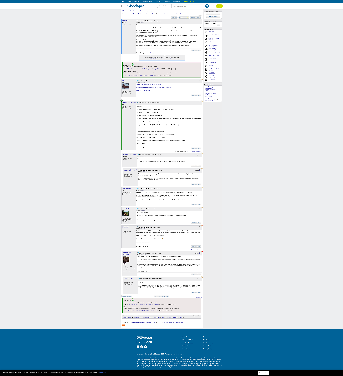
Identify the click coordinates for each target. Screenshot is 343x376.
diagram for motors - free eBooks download (153, 87)
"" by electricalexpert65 (143, 69)
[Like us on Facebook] (138, 347)
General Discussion (213, 55)
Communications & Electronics (213, 46)
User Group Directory (210, 89)
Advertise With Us (187, 343)
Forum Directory (209, 87)
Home (122, 1)
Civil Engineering (212, 41)
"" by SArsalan (141, 75)
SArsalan (125, 20)
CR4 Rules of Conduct (210, 93)
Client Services (186, 349)
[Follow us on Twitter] (141, 347)
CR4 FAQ (207, 95)
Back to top (199, 297)
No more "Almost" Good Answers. (194, 249)
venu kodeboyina (129, 154)
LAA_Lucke (126, 188)
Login (212, 6)
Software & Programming (211, 73)
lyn (123, 80)
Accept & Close (263, 373)
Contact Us (185, 346)
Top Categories (208, 343)
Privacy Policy (207, 349)
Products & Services (133, 1)
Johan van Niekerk (127, 254)
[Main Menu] (122, 6)
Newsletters (176, 1)
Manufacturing (212, 62)
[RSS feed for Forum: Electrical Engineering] (123, 325)
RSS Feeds (208, 91)
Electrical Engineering (133, 11)
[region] (171, 373)
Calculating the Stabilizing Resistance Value (143, 13)
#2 (199, 154)
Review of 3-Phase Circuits (143, 90)
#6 (199, 278)
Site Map (206, 340)
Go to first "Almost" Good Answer (194, 151)
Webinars (167, 1)
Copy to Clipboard (197, 315)
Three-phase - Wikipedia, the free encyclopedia (148, 84)
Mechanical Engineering (211, 66)
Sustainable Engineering (211, 76)
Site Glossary (208, 96)
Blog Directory (208, 88)
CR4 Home (124, 11)
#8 (199, 170)
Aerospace (211, 31)
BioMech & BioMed (213, 35)
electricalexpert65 (129, 102)
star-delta (147, 53)
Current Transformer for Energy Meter (173, 13)
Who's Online (208, 99)
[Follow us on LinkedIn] (145, 347)
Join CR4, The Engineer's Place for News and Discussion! (162, 59)
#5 (199, 253)
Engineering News (147, 1)
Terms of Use (207, 346)
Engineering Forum (188, 1)
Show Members (209, 100)
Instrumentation (212, 58)
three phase (153, 53)
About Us (184, 337)
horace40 (125, 208)
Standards (158, 1)
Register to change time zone (174, 354)
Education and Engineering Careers (213, 49)
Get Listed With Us (187, 340)
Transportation (212, 79)
